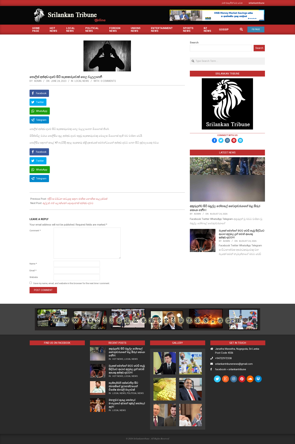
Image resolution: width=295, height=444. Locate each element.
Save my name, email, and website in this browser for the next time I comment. (71, 283)
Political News (135, 393)
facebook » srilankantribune (230, 369)
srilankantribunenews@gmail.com (234, 363)
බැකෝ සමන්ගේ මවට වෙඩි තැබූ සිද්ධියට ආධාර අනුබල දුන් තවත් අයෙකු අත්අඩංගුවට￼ (241, 234)
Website (34, 277)
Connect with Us (227, 135)
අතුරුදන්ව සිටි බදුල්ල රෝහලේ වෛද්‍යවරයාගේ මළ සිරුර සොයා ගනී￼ (127, 352)
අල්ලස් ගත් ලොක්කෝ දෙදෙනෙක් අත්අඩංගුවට (68, 203)
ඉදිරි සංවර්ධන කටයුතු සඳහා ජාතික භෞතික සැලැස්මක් (77, 198)
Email (33, 270)
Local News (82, 81)
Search (194, 42)
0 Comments (108, 81)
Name (33, 263)
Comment (35, 230)
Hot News (117, 359)
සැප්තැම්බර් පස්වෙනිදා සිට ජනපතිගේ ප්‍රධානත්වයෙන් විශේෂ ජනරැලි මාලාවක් (123, 386)
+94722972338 (223, 358)
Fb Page (256, 29)
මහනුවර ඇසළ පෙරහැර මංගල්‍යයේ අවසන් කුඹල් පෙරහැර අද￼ (127, 403)
